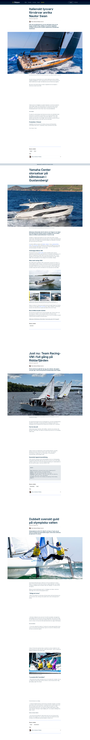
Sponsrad (31, 325)
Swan (35, 151)
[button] (60, 280)
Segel (31, 151)
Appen (38, 2)
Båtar (26, 2)
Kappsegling (32, 486)
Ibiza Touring (42, 306)
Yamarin (47, 244)
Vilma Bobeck (36, 724)
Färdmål (29, 2)
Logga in (71, 2)
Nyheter (42, 2)
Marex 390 (41, 252)
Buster (44, 244)
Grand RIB (36, 245)
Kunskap (34, 2)
